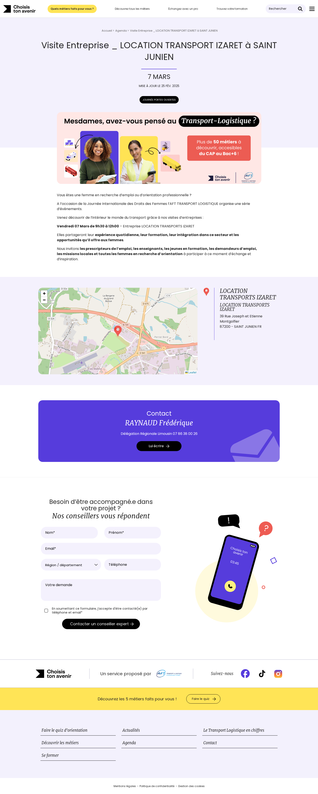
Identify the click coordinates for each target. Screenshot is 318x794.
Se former (50, 755)
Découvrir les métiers (60, 742)
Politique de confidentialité (157, 786)
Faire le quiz (200, 699)
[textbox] (71, 565)
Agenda (129, 742)
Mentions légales (125, 786)
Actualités (131, 730)
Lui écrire (156, 446)
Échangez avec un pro (183, 9)
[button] (118, 331)
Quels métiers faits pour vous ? (72, 9)
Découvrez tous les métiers (132, 9)
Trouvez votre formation (232, 9)
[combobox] (71, 565)
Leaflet (192, 372)
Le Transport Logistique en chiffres (233, 730)
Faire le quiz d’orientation (64, 730)
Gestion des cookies (191, 786)
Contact (210, 742)
